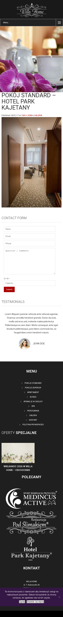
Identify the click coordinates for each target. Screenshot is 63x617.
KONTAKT (33, 420)
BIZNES (33, 397)
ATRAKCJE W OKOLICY (33, 401)
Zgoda (22, 602)
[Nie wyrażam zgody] (59, 597)
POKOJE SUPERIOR (33, 388)
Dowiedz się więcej (35, 602)
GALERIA (38, 115)
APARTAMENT (33, 392)
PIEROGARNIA (33, 411)
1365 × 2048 (26, 115)
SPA (33, 406)
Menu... (6, 22)
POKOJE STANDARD (33, 383)
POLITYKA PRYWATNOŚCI (33, 425)
